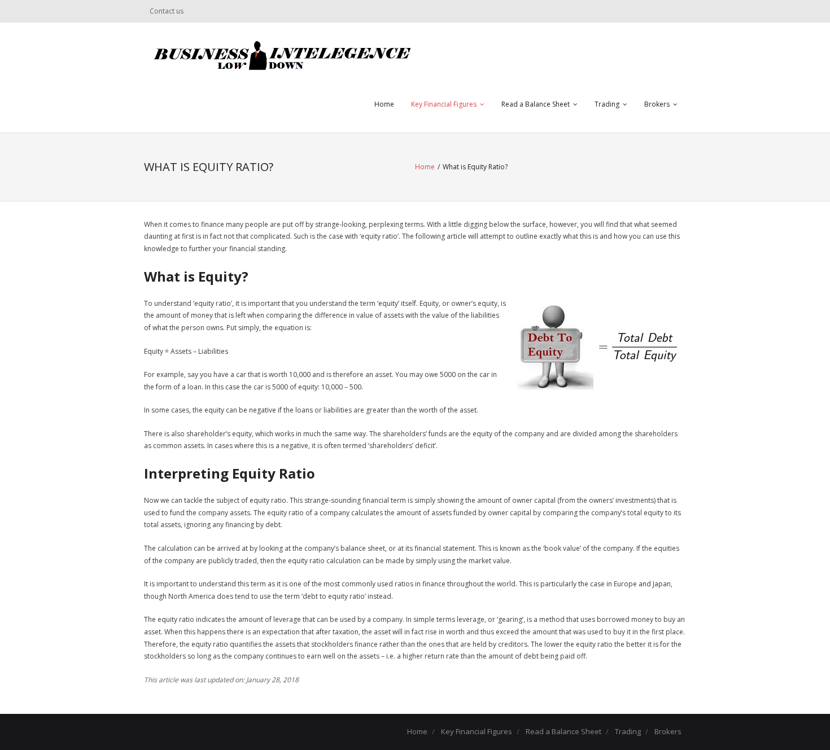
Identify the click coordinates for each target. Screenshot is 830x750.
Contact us (167, 11)
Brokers (657, 104)
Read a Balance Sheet (535, 104)
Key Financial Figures (444, 104)
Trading (607, 104)
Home (384, 104)
